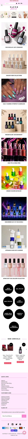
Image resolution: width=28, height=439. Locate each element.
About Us (3, 380)
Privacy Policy (4, 388)
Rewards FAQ (4, 403)
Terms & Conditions (5, 390)
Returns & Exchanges (5, 398)
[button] (24, 433)
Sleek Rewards (4, 400)
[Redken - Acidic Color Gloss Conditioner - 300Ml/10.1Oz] (20, 348)
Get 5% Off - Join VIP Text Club (7, 387)
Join (23, 416)
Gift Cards (3, 384)
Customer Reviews (5, 402)
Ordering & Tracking (5, 399)
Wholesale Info (4, 381)
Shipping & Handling (5, 396)
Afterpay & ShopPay (5, 386)
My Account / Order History (6, 383)
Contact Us (3, 405)
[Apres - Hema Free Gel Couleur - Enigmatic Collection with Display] (8, 348)
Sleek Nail (13, 433)
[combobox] (10, 3)
